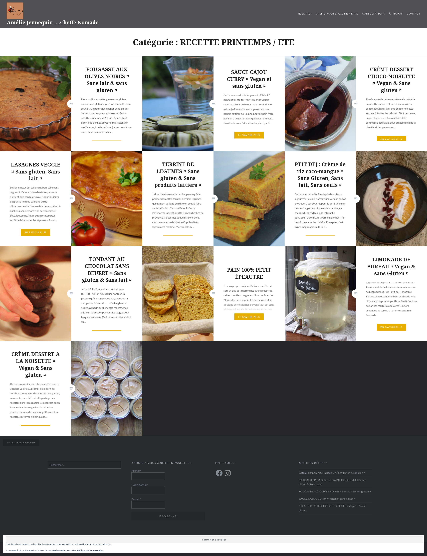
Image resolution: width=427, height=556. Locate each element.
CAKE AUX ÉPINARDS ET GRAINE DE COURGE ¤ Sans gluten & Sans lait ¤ (332, 482)
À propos (396, 13)
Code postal (139, 484)
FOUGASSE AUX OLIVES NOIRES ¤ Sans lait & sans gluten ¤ (335, 491)
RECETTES (305, 13)
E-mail (136, 499)
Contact (413, 13)
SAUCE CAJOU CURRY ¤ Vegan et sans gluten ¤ (327, 498)
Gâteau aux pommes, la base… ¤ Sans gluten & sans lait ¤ (332, 472)
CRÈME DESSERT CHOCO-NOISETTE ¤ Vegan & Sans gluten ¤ (332, 508)
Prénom (136, 470)
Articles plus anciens (21, 442)
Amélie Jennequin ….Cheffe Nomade (53, 22)
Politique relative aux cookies (90, 550)
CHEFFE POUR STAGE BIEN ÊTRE (337, 13)
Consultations (373, 13)
